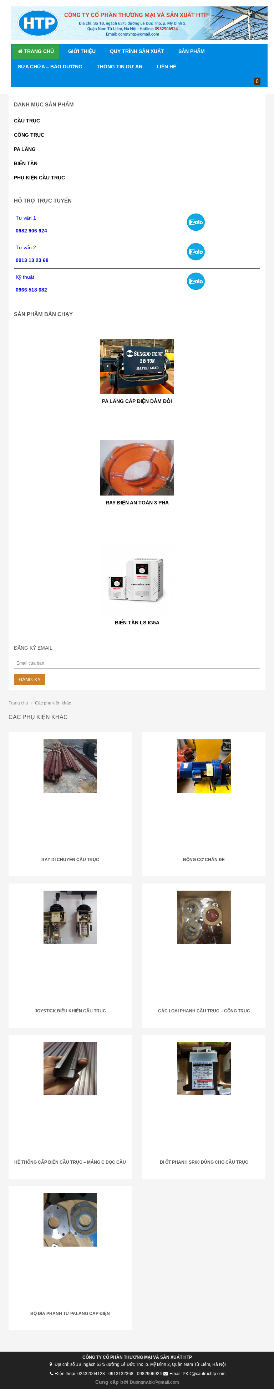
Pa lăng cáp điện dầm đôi (137, 389)
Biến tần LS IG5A (137, 610)
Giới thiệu (82, 51)
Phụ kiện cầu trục (39, 177)
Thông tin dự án (119, 66)
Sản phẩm (191, 51)
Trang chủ (38, 51)
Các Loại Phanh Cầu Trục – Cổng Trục (204, 1010)
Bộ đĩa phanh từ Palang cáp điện (70, 1313)
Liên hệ (166, 66)
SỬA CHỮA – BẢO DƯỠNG (50, 66)
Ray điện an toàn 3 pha (137, 490)
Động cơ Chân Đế (204, 859)
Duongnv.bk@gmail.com (154, 1382)
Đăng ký (30, 679)
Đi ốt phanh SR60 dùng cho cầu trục (204, 1162)
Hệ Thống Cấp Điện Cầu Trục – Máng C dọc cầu (70, 1162)
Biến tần (25, 163)
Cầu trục (27, 121)
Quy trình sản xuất (137, 51)
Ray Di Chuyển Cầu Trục (70, 859)
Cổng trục (29, 135)
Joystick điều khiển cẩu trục (70, 1010)
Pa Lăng (25, 149)
